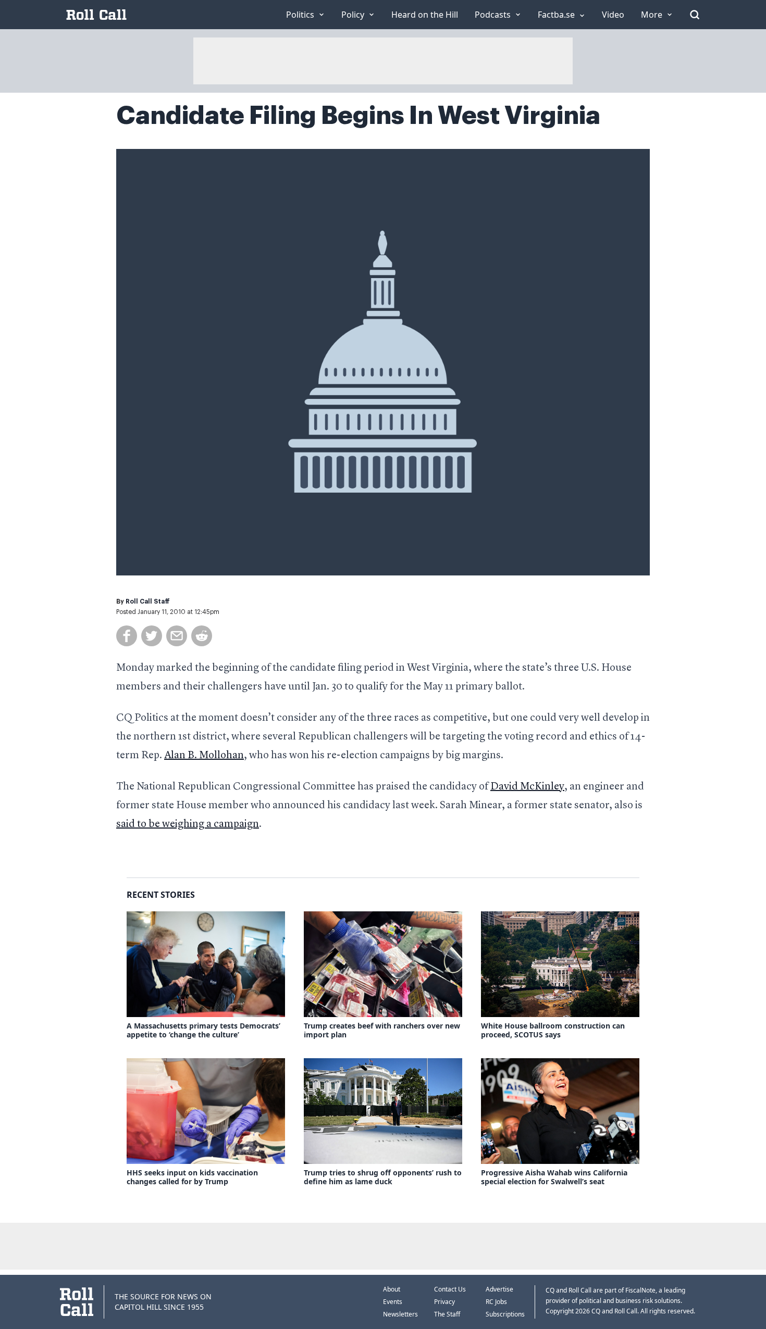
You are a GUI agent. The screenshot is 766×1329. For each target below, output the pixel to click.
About (391, 1289)
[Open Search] (694, 14)
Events (392, 1301)
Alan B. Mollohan (204, 755)
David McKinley (527, 787)
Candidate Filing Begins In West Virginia (358, 115)
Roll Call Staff (148, 601)
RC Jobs (496, 1301)
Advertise (499, 1289)
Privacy (444, 1301)
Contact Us (450, 1289)
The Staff (447, 1314)
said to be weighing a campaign (187, 824)
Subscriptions (505, 1314)
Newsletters (400, 1314)
